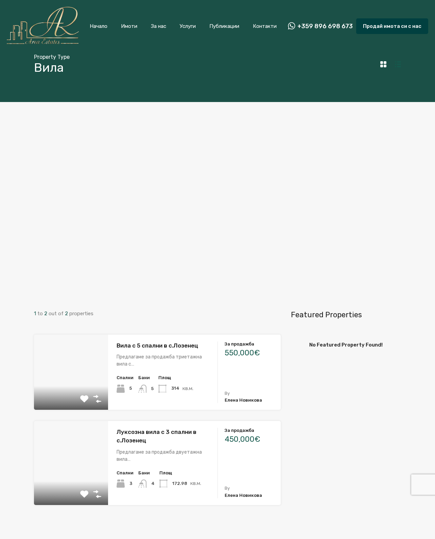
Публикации (224, 26)
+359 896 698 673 (325, 26)
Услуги (188, 26)
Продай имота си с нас (392, 26)
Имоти (129, 26)
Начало (98, 26)
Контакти (265, 26)
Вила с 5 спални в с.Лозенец (157, 345)
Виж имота (71, 395)
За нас (158, 26)
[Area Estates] (43, 43)
